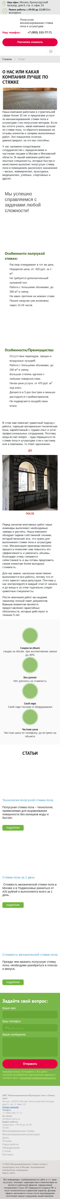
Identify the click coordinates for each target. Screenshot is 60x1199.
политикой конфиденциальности (38, 1078)
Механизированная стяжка (18, 1131)
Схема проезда (10, 1107)
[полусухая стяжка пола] (30, 98)
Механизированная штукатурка (21, 1134)
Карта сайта (8, 1173)
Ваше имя (9, 1008)
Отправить (30, 1064)
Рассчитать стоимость (30, 42)
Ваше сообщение (14, 1034)
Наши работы (10, 1144)
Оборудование (11, 1147)
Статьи (30, 753)
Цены (5, 1137)
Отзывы (7, 1141)
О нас (5, 1127)
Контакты (7, 1154)
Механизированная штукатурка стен (30, 317)
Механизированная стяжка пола (30, 220)
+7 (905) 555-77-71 (40, 32)
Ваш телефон (11, 1021)
